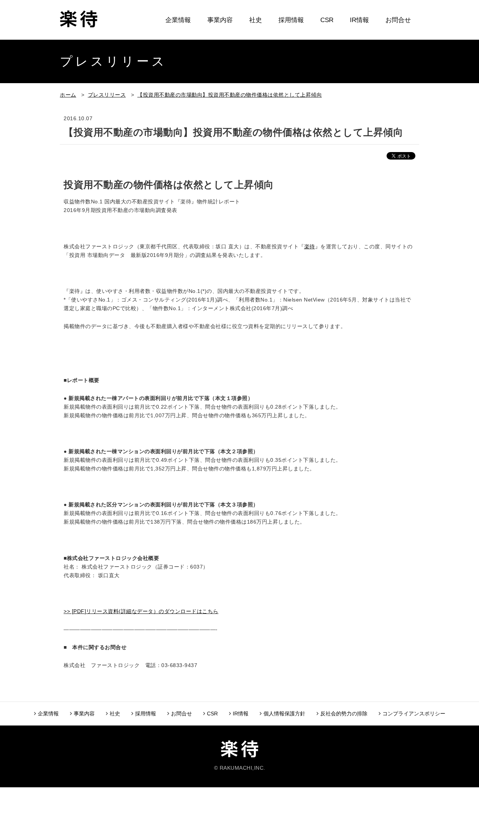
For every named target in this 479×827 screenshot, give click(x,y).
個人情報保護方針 (284, 714)
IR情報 (359, 20)
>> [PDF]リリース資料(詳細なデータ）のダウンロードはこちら (141, 611)
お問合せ (398, 20)
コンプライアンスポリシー (413, 714)
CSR (326, 20)
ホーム (68, 95)
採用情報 (291, 20)
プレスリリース (107, 95)
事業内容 (220, 20)
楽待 (309, 246)
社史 (255, 20)
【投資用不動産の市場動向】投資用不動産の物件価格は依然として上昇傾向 (229, 95)
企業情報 (178, 20)
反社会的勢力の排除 (343, 714)
